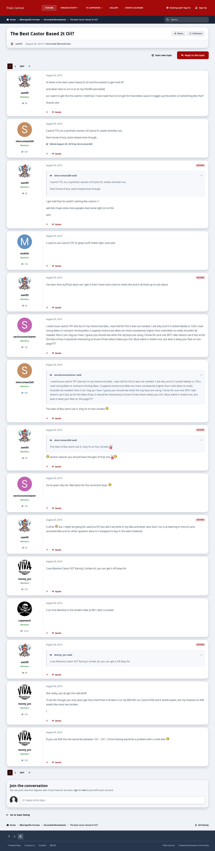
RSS (54, 845)
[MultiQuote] (47, 112)
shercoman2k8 (25, 141)
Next (22, 66)
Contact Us (30, 845)
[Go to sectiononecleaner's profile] (24, 325)
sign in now (80, 790)
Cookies (42, 845)
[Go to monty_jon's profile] (24, 567)
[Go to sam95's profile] (12, 44)
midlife (24, 253)
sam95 (18, 43)
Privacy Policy (14, 845)
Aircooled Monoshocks (58, 43)
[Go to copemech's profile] (24, 608)
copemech (24, 620)
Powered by (193, 845)
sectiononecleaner (24, 336)
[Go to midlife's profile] (24, 241)
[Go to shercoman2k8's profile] (24, 129)
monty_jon (24, 579)
